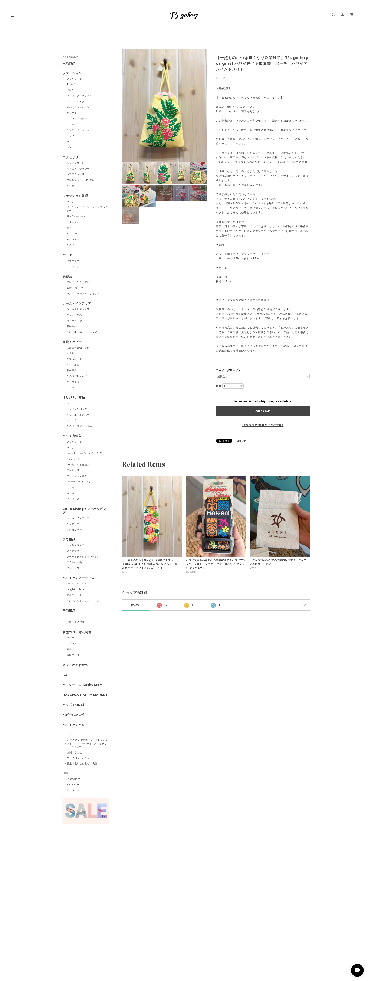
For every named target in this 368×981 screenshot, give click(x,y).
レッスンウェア (76, 101)
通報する (241, 441)
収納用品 (72, 326)
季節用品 (69, 611)
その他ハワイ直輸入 (78, 464)
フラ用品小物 (74, 562)
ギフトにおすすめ (75, 665)
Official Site (74, 789)
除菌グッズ (73, 654)
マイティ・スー (76, 595)
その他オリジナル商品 (79, 425)
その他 (70, 244)
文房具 (70, 353)
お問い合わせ (74, 752)
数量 (218, 386)
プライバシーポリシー (79, 758)
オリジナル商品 (74, 397)
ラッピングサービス (228, 370)
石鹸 (69, 649)
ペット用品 (73, 364)
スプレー (72, 643)
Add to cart (262, 411)
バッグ (70, 201)
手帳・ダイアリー (77, 622)
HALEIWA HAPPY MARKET (85, 695)
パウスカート (74, 420)
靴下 (69, 227)
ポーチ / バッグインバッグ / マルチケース (87, 209)
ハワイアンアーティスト (80, 578)
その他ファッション (78, 107)
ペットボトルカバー (78, 414)
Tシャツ (71, 84)
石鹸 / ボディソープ (78, 287)
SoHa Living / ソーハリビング (84, 510)
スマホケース (74, 359)
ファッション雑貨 (75, 196)
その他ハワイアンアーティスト (84, 600)
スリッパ (72, 387)
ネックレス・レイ (77, 162)
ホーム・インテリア (77, 303)
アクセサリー (72, 157)
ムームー (72, 493)
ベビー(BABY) (74, 715)
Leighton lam (75, 589)
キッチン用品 (74, 314)
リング (70, 185)
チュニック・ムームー (79, 130)
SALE (67, 675)
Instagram (73, 778)
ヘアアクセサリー (77, 174)
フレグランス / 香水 (78, 281)
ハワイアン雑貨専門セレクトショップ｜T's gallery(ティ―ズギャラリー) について (87, 743)
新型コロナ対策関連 (77, 632)
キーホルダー (74, 239)
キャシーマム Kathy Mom (83, 685)
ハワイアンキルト (75, 725)
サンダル (72, 112)
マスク (70, 637)
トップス (72, 135)
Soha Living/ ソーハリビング (84, 453)
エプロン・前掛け (77, 118)
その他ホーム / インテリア (82, 331)
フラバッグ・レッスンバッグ (83, 556)
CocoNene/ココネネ (79, 481)
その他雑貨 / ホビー (78, 376)
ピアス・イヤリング (78, 168)
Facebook (73, 784)
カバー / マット (76, 320)
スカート (72, 124)
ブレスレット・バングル (81, 179)
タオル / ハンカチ (77, 222)
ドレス (70, 90)
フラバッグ (73, 260)
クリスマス (73, 616)
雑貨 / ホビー (72, 342)
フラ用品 (69, 539)
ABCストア (73, 458)
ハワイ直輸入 (72, 436)
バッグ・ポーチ (76, 523)
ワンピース (73, 498)
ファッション (72, 73)
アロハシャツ (74, 78)
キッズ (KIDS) (73, 705)
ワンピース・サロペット (81, 95)
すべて (135, 605)
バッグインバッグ (77, 408)
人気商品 (69, 63)
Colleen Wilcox (76, 583)
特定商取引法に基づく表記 (82, 763)
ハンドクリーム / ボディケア (83, 293)
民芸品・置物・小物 (78, 347)
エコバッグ (73, 266)
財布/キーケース (76, 216)
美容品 (67, 276)
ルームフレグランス (78, 309)
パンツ (70, 147)
